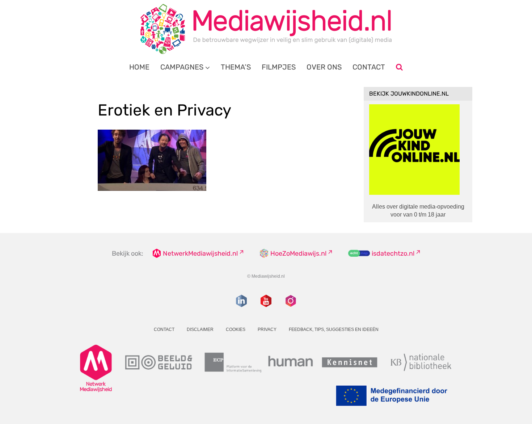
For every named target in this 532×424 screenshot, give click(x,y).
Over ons (324, 67)
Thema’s (236, 67)
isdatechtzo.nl (393, 253)
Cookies (235, 329)
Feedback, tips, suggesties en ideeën (334, 329)
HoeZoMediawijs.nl (298, 253)
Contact (368, 67)
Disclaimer (200, 329)
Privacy (267, 329)
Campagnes (181, 67)
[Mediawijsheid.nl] (266, 29)
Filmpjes (279, 67)
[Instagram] (290, 301)
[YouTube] (266, 301)
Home (139, 67)
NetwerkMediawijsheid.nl (200, 253)
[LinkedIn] (241, 301)
